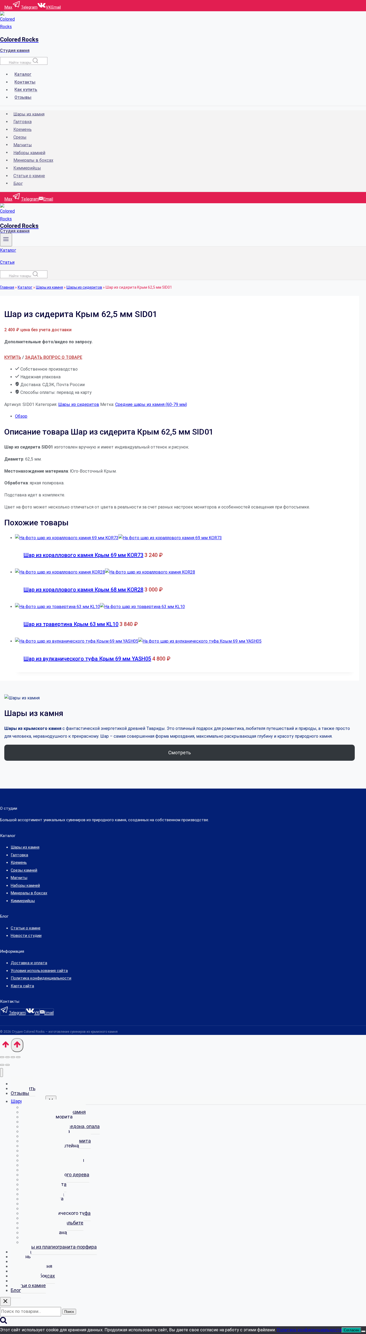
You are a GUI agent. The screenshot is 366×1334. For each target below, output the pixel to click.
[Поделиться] (13, 1057)
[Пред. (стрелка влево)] (2, 1065)
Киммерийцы (27, 168)
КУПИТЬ (12, 357)
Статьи (7, 262)
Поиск (69, 1312)
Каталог (22, 74)
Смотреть (179, 752)
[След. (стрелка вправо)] (7, 1065)
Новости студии (26, 935)
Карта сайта (22, 985)
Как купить (25, 89)
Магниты (22, 144)
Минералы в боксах (33, 160)
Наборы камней (29, 152)
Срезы (20, 137)
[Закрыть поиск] (5, 1301)
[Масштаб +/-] (2, 1057)
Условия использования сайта (39, 970)
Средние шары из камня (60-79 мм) (151, 404)
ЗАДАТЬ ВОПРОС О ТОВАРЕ (53, 357)
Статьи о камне (29, 175)
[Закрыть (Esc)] (18, 1057)
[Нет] (363, 1331)
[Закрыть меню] (1, 1072)
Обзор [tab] (21, 416)
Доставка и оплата (29, 962)
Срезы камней (24, 870)
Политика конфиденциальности (41, 978)
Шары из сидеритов (84, 287)
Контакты (24, 82)
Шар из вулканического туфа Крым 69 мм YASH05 (87, 658)
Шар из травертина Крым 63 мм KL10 (71, 624)
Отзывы (22, 97)
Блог (18, 183)
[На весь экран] (7, 1057)
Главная (7, 287)
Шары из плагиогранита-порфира (59, 1247)
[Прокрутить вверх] (5, 1046)
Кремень (22, 129)
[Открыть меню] (6, 239)
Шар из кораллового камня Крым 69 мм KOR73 (83, 555)
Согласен (351, 1330)
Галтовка (22, 121)
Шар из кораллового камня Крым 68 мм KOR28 (83, 589)
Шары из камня (28, 113)
